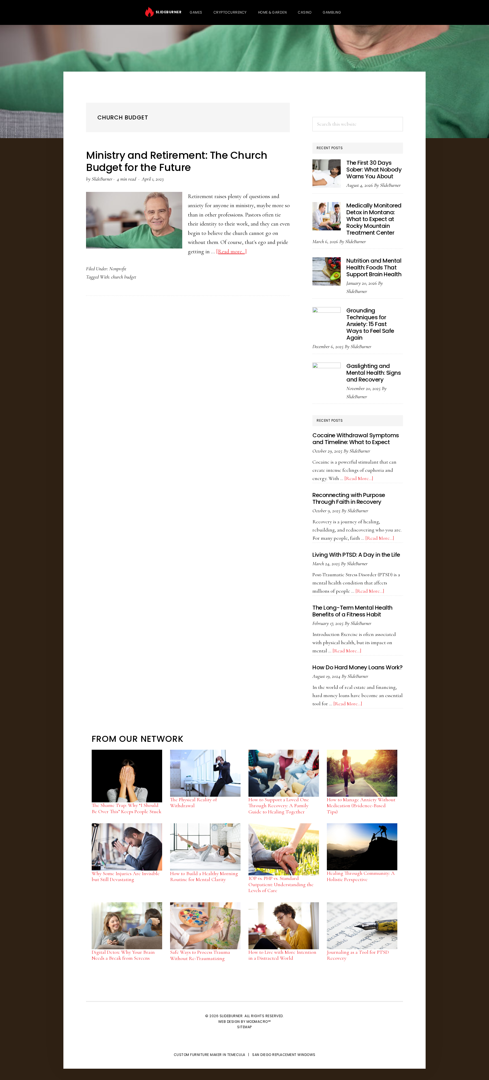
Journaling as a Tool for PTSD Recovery (358, 955)
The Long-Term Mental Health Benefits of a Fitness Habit (352, 611)
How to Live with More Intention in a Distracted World (282, 955)
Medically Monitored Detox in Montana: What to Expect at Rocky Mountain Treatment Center (374, 219)
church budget (123, 277)
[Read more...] (231, 251)
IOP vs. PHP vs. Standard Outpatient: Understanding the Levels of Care (281, 884)
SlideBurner (168, 12)
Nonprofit (117, 268)
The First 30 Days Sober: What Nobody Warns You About (374, 169)
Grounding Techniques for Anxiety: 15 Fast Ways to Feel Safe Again (370, 324)
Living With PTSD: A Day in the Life (356, 555)
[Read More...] (358, 478)
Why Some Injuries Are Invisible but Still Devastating (126, 876)
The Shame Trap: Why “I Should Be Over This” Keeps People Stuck (126, 808)
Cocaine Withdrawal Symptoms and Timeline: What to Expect (355, 438)
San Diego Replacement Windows (284, 1054)
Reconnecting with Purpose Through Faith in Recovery (348, 498)
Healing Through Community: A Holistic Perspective (361, 876)
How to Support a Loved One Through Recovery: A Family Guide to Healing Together (278, 805)
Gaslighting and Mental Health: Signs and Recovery (373, 372)
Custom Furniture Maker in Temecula (209, 1054)
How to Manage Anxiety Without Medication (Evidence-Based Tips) (361, 805)
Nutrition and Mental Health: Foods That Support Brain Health (373, 267)
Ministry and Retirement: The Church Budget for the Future (176, 161)
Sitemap (244, 1027)
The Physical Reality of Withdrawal (193, 802)
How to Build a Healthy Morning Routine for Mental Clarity (204, 876)
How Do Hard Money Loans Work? (357, 667)
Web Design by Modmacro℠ (244, 1021)
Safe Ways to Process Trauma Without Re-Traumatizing (200, 955)
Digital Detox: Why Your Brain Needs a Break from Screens (123, 955)
